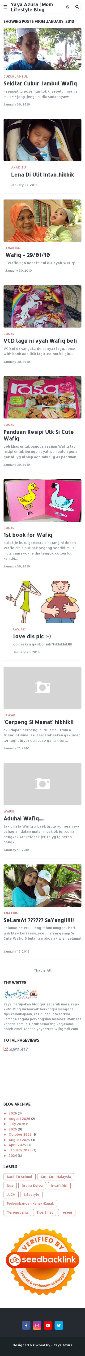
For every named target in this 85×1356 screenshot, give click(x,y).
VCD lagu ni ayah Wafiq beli (40, 340)
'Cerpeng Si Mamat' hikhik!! (39, 722)
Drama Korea (32, 1186)
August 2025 (20, 1140)
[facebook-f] (26, 1325)
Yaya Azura (63, 1345)
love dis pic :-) (32, 636)
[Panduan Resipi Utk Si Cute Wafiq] (42, 397)
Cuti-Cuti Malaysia (56, 1177)
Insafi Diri (59, 1186)
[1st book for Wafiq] (42, 500)
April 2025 (18, 1145)
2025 (13, 1129)
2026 (13, 1113)
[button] (5, 7)
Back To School (19, 1177)
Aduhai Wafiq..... (24, 818)
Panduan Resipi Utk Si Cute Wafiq (39, 435)
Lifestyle (31, 1194)
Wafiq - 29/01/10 (27, 254)
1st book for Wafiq (28, 534)
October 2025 (21, 1134)
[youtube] (48, 1325)
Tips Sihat (44, 1212)
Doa (10, 1186)
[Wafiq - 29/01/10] (42, 220)
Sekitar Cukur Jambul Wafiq (40, 83)
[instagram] (37, 1325)
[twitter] (59, 1325)
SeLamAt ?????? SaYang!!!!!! (39, 920)
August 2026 (20, 1119)
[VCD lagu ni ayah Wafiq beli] (42, 306)
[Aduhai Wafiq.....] (42, 784)
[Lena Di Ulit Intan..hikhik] (42, 140)
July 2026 (17, 1124)
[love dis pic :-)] (42, 602)
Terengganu (17, 1212)
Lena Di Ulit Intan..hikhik (42, 174)
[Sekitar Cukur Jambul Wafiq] (42, 49)
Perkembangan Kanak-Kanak (30, 1203)
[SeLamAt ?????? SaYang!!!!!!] (42, 885)
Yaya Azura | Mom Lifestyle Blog (32, 6)
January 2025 (20, 1150)
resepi (66, 1212)
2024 (13, 1155)
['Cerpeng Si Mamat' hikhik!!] (42, 688)
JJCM (11, 1194)
